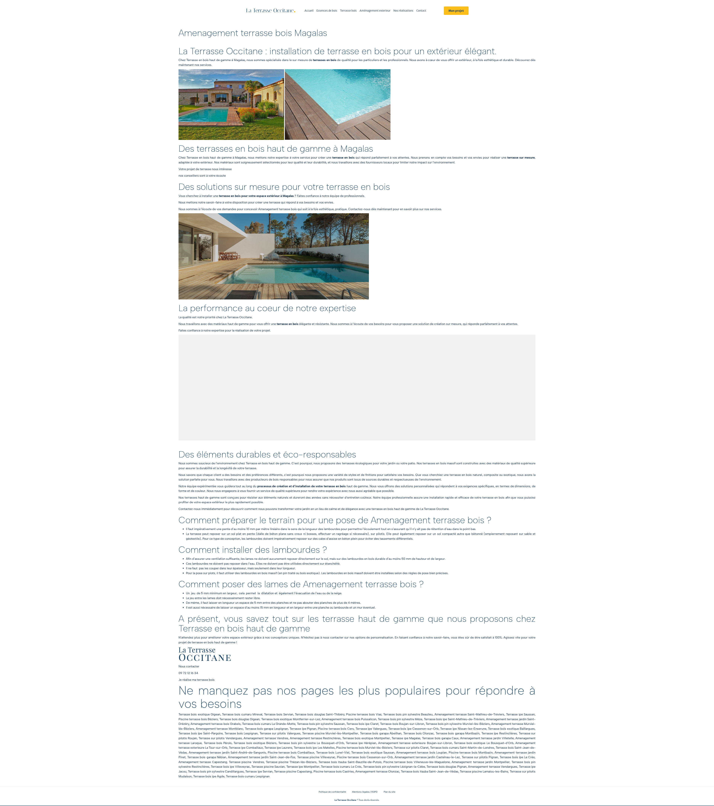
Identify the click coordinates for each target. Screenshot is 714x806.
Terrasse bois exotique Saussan (373, 752)
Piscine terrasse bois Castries (333, 771)
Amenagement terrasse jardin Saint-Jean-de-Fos (261, 757)
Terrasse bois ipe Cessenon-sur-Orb (413, 728)
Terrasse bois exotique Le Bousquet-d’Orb (484, 743)
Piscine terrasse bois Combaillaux (291, 752)
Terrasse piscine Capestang (293, 771)
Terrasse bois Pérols (218, 743)
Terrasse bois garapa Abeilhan (381, 733)
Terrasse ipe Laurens (278, 747)
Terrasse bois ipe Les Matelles (314, 747)
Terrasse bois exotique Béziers (255, 743)
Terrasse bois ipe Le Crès (517, 757)
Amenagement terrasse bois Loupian (421, 752)
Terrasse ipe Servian (258, 771)
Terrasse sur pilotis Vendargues (220, 738)
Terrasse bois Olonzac (418, 733)
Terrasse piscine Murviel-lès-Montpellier (330, 733)
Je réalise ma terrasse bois (196, 679)
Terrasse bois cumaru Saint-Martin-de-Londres (462, 747)
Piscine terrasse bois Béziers (198, 719)
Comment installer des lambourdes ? (252, 550)
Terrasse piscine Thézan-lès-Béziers (291, 762)
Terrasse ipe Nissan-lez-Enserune (463, 728)
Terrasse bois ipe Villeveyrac (230, 766)
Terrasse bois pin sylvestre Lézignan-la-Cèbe (394, 766)
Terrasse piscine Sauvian (268, 766)
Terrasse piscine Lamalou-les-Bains (484, 771)
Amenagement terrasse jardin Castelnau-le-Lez (427, 757)
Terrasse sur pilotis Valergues (280, 733)
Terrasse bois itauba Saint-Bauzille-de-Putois (350, 762)
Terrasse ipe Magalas (406, 738)
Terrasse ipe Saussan (520, 714)
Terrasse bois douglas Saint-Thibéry (319, 714)
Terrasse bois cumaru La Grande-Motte (268, 724)
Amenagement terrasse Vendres (266, 738)
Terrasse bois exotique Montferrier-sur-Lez (290, 719)
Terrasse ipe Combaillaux (246, 747)
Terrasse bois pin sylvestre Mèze (400, 719)
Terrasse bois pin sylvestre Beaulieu (408, 714)
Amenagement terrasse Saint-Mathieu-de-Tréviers (469, 714)
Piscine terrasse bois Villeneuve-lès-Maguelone (416, 762)
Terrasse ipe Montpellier (302, 766)
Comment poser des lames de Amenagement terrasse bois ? (301, 584)
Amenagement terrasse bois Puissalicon (349, 719)
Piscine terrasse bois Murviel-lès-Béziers (364, 747)
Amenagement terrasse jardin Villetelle (487, 738)
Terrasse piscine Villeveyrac (316, 757)
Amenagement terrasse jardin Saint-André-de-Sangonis (227, 752)
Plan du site (389, 792)
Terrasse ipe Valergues (371, 728)
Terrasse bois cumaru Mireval (242, 714)
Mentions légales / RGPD (364, 792)
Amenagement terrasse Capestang (202, 762)
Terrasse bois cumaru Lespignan (248, 776)
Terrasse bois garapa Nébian (206, 757)
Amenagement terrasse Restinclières (315, 738)
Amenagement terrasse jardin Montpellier (481, 762)
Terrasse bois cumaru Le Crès (341, 766)
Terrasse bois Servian (278, 714)
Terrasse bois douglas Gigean (239, 719)
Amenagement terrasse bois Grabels (216, 724)
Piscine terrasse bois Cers (336, 728)
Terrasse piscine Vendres (246, 762)
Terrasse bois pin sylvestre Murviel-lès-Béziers (458, 724)
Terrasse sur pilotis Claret (411, 747)
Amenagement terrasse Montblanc (219, 728)
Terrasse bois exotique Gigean (199, 714)
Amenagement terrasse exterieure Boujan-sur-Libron (415, 743)
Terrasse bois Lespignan (241, 733)
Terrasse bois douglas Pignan (447, 766)
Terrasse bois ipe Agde (208, 776)
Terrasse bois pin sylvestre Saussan (321, 724)
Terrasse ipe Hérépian (361, 743)
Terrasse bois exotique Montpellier (366, 738)
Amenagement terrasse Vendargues (492, 766)
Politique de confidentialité (332, 792)
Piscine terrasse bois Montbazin (471, 752)
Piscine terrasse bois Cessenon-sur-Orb (365, 757)
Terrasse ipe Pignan (303, 728)
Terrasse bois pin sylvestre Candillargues (216, 771)
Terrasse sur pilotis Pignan (480, 757)
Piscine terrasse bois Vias (364, 714)
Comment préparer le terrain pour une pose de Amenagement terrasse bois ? (334, 520)
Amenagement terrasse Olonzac (377, 771)
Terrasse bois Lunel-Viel (332, 752)
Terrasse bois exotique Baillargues (511, 728)
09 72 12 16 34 (188, 673)
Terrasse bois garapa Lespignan (266, 728)
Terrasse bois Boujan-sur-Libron (402, 724)
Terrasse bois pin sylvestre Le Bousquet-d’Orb (311, 743)
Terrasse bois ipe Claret (362, 724)
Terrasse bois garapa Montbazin (458, 733)
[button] (456, 11)
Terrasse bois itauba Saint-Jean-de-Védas (429, 771)
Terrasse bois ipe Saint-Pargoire (200, 733)
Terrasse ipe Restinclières (499, 733)
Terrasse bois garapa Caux (440, 738)
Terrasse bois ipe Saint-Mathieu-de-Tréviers (454, 719)
